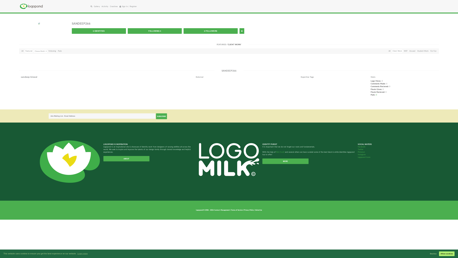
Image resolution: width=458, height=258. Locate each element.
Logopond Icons (364, 157)
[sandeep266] (39, 23)
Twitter (360, 149)
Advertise (258, 210)
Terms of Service (237, 210)
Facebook (361, 147)
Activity (105, 6)
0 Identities (99, 31)
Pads (60, 51)
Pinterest (361, 152)
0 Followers (210, 31)
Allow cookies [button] (447, 254)
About (126, 159)
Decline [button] (433, 254)
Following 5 (154, 31)
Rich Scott (280, 152)
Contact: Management (222, 210)
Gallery (97, 6)
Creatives (114, 6)
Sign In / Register (129, 6)
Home (55, 6)
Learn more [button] (82, 254)
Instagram (362, 155)
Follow (241, 31)
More (285, 161)
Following (52, 51)
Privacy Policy (249, 210)
